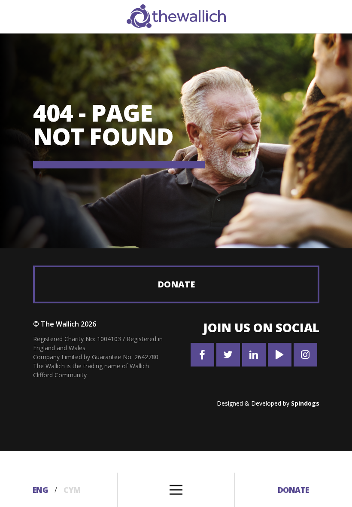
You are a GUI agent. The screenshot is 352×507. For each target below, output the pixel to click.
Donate (176, 284)
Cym (72, 490)
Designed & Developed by (268, 403)
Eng (41, 490)
